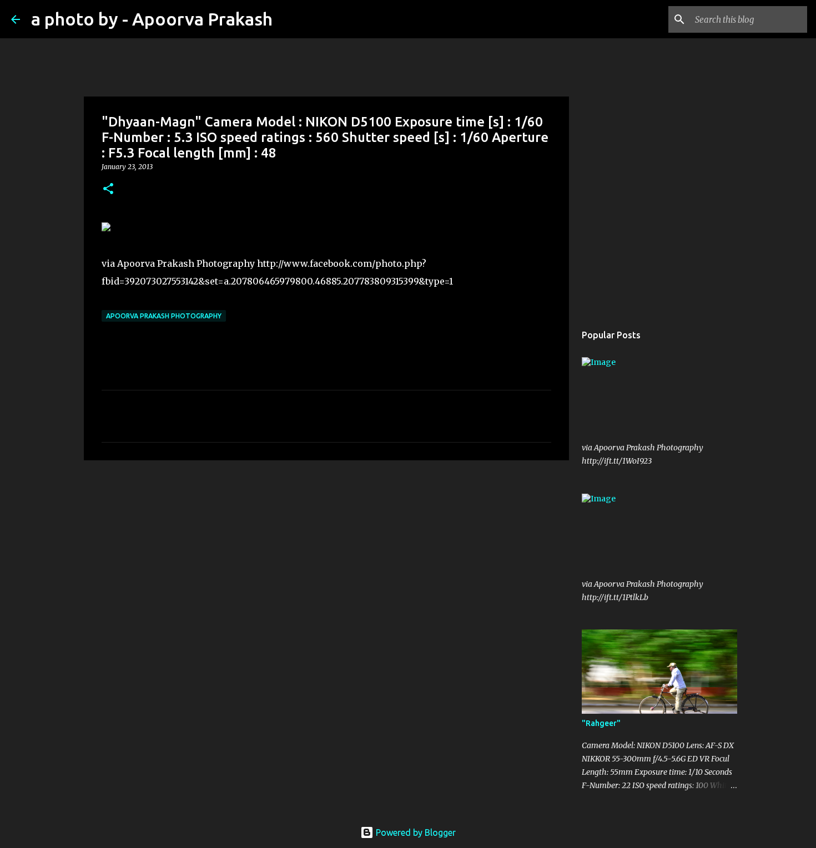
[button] (108, 189)
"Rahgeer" (601, 723)
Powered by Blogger (415, 832)
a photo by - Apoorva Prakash (152, 19)
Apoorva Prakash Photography (163, 315)
